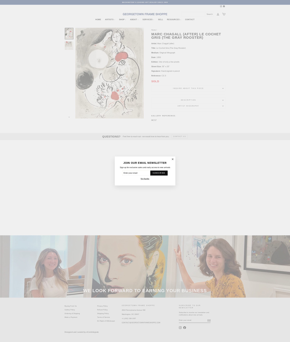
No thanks (145, 179)
